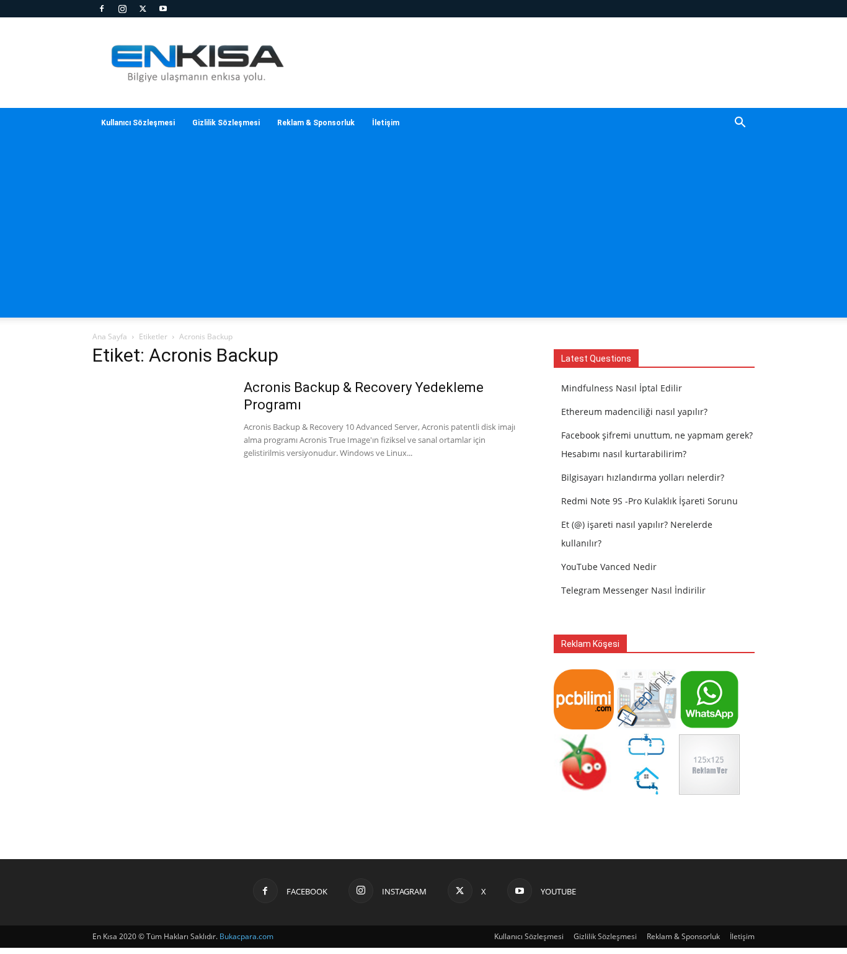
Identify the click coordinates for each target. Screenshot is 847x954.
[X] (142, 8)
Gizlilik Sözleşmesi (226, 122)
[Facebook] (101, 8)
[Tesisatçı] (646, 791)
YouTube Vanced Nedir (609, 567)
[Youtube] (163, 8)
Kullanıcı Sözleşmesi (138, 122)
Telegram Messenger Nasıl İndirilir (633, 590)
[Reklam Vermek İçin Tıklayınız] (709, 791)
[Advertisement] (423, 231)
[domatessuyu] (584, 791)
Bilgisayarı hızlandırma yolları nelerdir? (642, 477)
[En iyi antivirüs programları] (584, 726)
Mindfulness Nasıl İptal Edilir (621, 388)
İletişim (385, 122)
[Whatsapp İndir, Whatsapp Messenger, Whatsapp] (709, 726)
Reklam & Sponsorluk (316, 122)
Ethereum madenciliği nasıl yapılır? (634, 411)
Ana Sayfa (109, 336)
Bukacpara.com (246, 936)
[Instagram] (122, 8)
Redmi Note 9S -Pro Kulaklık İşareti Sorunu (649, 501)
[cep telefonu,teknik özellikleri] (646, 726)
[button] (740, 124)
